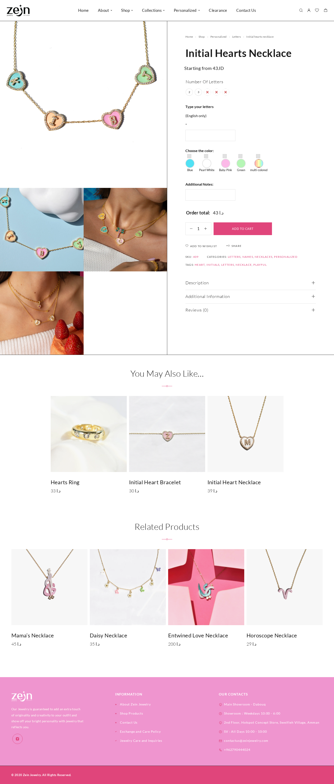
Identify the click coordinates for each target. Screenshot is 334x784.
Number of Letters (204, 81)
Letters (227, 264)
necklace (244, 264)
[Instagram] (17, 738)
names (247, 256)
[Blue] (189, 163)
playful (260, 264)
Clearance (218, 10)
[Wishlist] (317, 11)
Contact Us (246, 10)
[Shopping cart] (325, 11)
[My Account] (309, 10)
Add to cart (243, 229)
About (103, 10)
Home (83, 10)
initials (213, 264)
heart (200, 264)
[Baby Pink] (225, 163)
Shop (125, 10)
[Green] (241, 163)
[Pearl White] (206, 163)
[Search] (301, 10)
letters (236, 36)
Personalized (185, 10)
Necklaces (263, 256)
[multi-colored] (258, 163)
